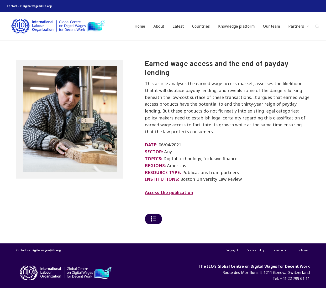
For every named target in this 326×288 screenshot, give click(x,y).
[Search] (317, 26)
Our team (271, 26)
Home (140, 26)
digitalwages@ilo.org (37, 6)
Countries (201, 26)
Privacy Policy (255, 250)
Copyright (232, 250)
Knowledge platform (236, 26)
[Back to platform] (153, 219)
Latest (178, 26)
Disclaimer (303, 250)
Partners (296, 26)
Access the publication (169, 192)
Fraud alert (280, 250)
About (158, 26)
